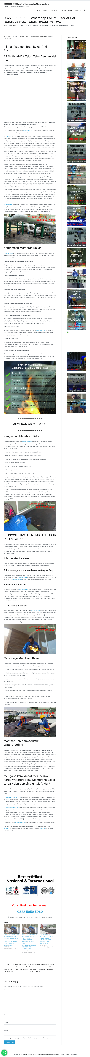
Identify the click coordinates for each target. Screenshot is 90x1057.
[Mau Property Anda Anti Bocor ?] (76, 341)
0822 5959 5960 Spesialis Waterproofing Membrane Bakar (27, 4)
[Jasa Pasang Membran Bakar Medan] (76, 112)
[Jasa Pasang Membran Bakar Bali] (76, 91)
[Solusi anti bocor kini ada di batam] (76, 299)
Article (70, 10)
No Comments (8, 36)
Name (6, 1015)
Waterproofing (8, 204)
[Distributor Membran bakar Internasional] (76, 49)
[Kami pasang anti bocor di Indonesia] (76, 361)
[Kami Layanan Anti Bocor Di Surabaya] (76, 216)
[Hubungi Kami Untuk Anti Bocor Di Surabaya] (76, 133)
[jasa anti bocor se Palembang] (76, 382)
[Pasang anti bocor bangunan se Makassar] (76, 278)
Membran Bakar (8, 253)
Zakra (66, 1054)
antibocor (6, 828)
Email (6, 1022)
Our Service (54, 10)
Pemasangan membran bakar (12, 797)
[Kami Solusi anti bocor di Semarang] (76, 320)
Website (6, 1030)
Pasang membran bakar (11, 807)
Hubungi (42, 828)
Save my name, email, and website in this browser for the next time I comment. (29, 1038)
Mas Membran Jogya (39, 36)
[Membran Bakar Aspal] (76, 70)
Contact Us (78, 10)
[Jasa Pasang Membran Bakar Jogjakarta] (76, 237)
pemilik (9, 136)
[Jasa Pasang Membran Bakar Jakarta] (76, 153)
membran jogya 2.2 (24, 36)
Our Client (46, 10)
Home (38, 10)
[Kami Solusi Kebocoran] (76, 174)
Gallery (64, 10)
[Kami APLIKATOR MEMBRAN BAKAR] (76, 195)
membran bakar (27, 130)
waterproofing (17, 579)
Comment (7, 990)
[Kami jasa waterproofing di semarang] (76, 257)
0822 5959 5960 (30, 912)
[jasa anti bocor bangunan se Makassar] (76, 403)
